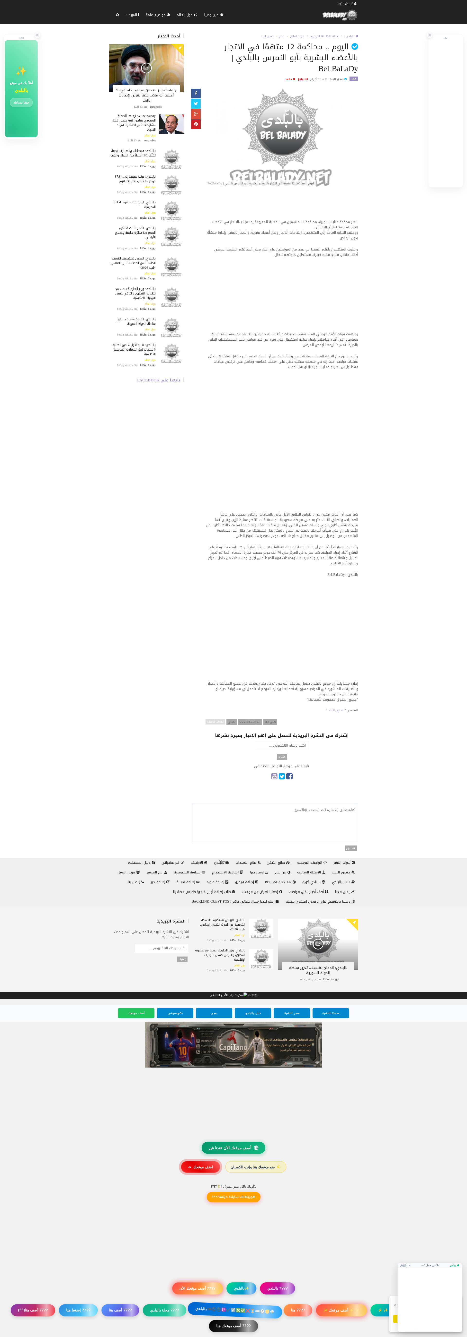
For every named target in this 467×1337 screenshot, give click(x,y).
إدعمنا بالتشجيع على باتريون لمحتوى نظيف (319, 901)
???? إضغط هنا (78, 1310)
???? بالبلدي (277, 1288)
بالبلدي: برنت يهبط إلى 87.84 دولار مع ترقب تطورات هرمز (135, 178)
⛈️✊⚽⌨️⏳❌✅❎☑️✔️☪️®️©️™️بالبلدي (235, 1310)
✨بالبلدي (241, 1288)
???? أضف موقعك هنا (233, 1326)
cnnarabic (156, 106)
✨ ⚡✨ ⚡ (388, 1310)
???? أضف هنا (120, 1310)
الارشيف (315, 36)
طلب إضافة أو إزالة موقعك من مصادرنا (202, 891)
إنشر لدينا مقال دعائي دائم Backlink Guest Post (234, 901)
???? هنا (298, 1310)
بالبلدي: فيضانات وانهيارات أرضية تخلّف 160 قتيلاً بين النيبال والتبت (133, 153)
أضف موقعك (136, 1013)
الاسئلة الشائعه (309, 872)
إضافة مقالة (186, 882)
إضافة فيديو (245, 882)
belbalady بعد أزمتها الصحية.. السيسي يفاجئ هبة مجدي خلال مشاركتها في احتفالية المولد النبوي (134, 123)
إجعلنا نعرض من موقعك (260, 891)
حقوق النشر (341, 872)
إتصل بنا (134, 882)
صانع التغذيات (246, 862)
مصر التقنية (292, 1013)
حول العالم (185, 15)
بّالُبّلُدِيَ (219, 862)
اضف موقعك (200, 1166)
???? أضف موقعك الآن (198, 1288)
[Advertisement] (282, 205)
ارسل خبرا (257, 872)
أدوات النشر (343, 862)
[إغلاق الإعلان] (429, 35)
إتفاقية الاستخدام (226, 872)
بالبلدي (231, 722)
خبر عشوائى (171, 862)
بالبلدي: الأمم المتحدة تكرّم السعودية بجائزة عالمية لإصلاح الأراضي (135, 232)
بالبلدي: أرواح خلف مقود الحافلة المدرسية (134, 204)
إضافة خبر (158, 882)
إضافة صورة (216, 882)
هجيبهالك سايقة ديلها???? (233, 1197)
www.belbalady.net (249, 722)
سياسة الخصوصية (188, 872)
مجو (214, 1013)
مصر (281, 36)
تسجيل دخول (345, 3)
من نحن (281, 872)
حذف (289, 79)
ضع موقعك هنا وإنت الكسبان (256, 1167)
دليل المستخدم (140, 862)
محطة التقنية (331, 1013)
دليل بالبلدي (341, 882)
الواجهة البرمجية (310, 862)
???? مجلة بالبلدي (164, 1310)
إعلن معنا (343, 891)
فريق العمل (126, 872)
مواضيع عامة (156, 15)
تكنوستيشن (175, 1013)
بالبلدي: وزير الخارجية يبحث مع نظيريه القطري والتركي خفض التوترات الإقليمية (135, 293)
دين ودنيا (212, 15)
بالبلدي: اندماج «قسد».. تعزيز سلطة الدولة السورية (136, 321)
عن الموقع (155, 872)
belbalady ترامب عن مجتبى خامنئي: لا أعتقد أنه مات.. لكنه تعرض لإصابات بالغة (146, 95)
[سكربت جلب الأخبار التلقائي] (228, 995)
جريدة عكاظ (148, 166)
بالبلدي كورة (312, 882)
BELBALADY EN (279, 882)
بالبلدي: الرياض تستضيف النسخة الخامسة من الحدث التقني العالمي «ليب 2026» (133, 263)
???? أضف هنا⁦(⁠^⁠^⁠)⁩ (33, 1310)
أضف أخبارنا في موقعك (307, 891)
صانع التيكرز (276, 862)
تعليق (350, 848)
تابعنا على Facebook (158, 380)
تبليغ (301, 79)
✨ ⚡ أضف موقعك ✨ (341, 1310)
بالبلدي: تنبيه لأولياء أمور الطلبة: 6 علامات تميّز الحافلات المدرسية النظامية (133, 349)
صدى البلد (267, 36)
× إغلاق (405, 1265)
